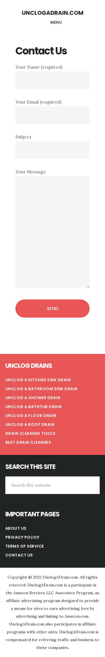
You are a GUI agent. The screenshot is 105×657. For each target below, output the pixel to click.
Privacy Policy (22, 537)
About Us (16, 528)
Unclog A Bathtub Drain (33, 406)
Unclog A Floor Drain (31, 415)
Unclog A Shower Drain (32, 398)
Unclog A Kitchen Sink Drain (38, 380)
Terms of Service (24, 546)
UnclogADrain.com (52, 13)
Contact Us (19, 555)
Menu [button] (56, 22)
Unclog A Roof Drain (30, 424)
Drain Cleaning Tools (30, 433)
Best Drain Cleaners (28, 442)
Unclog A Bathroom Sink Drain (41, 389)
